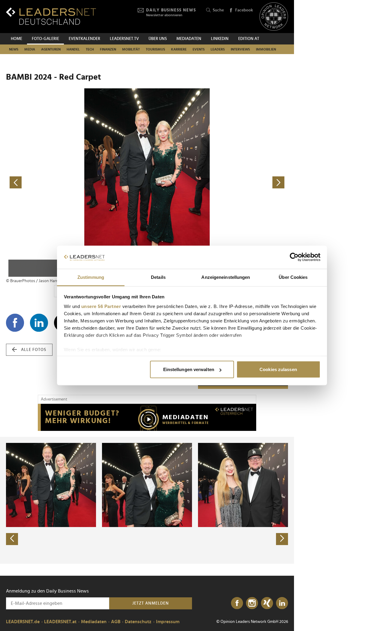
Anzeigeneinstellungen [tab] (225, 276)
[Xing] (267, 603)
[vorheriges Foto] (76, 182)
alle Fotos (33, 350)
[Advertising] (147, 417)
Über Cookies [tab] (293, 276)
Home (16, 39)
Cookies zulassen (278, 369)
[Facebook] (237, 603)
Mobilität (131, 49)
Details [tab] (158, 276)
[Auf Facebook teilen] (15, 323)
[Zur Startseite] (51, 16)
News (13, 49)
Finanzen (108, 49)
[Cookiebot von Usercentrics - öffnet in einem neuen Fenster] (294, 257)
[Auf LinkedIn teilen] (39, 323)
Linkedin (220, 39)
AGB (115, 621)
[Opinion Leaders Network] (274, 16)
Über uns (157, 39)
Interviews (240, 49)
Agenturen (51, 49)
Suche (218, 10)
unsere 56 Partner (101, 306)
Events (199, 49)
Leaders (218, 49)
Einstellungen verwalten (188, 369)
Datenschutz (138, 621)
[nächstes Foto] (217, 182)
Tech (90, 49)
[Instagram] (252, 603)
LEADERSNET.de (23, 621)
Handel (73, 49)
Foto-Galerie (45, 39)
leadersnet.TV (124, 39)
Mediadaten (188, 39)
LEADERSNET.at (60, 621)
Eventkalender (84, 39)
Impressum (167, 621)
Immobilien (266, 49)
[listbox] (147, 500)
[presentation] (12, 539)
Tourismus (155, 49)
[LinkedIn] (282, 603)
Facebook (244, 10)
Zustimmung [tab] (90, 276)
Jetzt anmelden (150, 603)
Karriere (179, 49)
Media (29, 49)
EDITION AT (248, 39)
